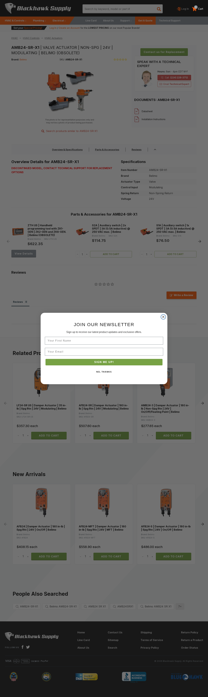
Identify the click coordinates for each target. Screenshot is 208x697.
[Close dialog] (163, 316)
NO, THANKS (104, 372)
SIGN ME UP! (104, 362)
